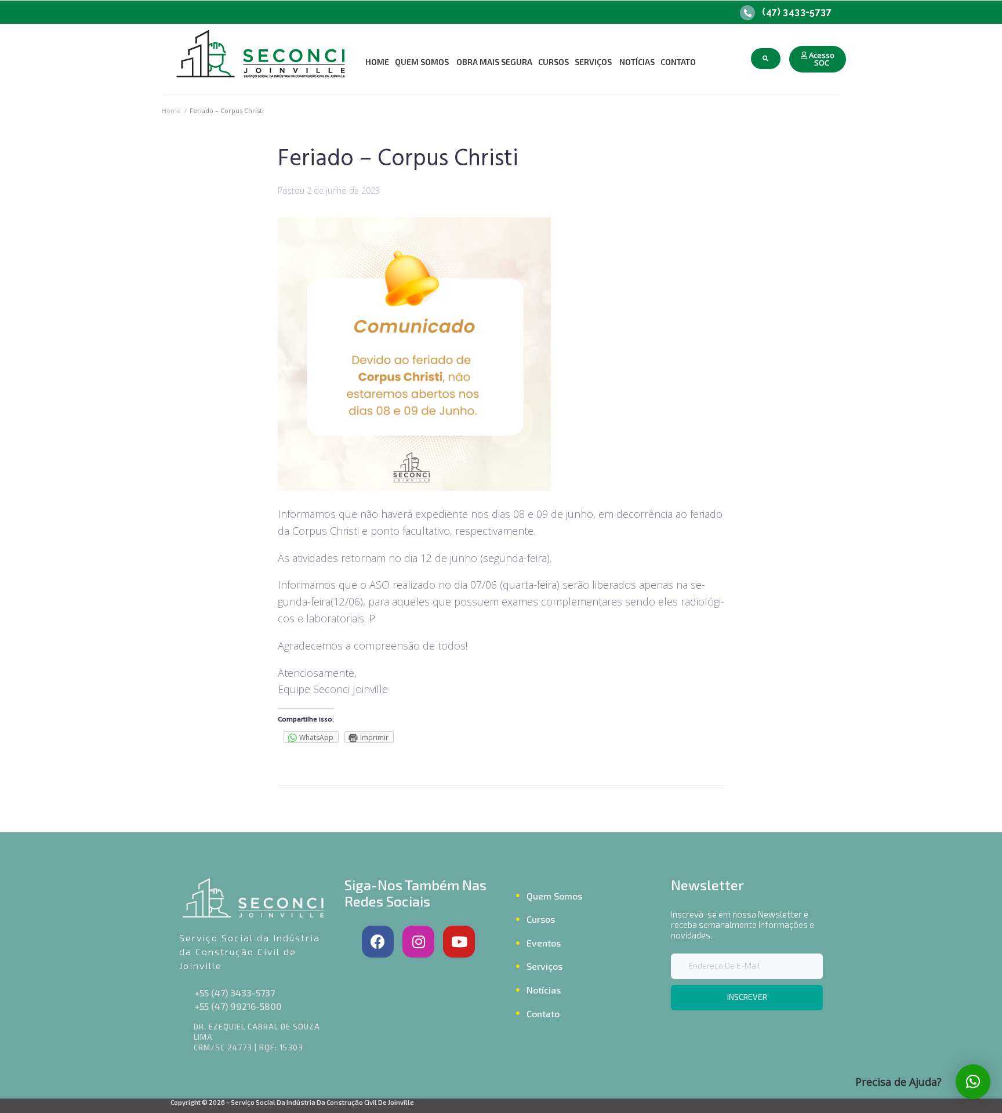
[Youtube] (459, 942)
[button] (817, 59)
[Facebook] (378, 942)
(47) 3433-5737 (797, 11)
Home (171, 110)
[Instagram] (418, 942)
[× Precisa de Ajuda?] (973, 1081)
